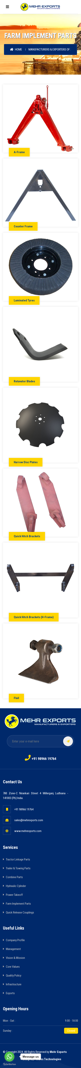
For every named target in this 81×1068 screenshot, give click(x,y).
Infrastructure (13, 984)
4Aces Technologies (48, 1059)
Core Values (13, 966)
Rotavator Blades (24, 381)
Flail (16, 698)
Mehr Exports (58, 1052)
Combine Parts (14, 877)
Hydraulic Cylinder (16, 886)
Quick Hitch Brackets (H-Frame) (34, 617)
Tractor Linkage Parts (18, 859)
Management (13, 949)
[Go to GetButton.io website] (9, 1064)
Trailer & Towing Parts (18, 868)
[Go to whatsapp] (9, 1057)
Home (18, 49)
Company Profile (15, 940)
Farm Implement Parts (18, 903)
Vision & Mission (15, 958)
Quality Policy (13, 975)
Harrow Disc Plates (26, 462)
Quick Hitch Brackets (27, 536)
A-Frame (19, 152)
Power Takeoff (14, 895)
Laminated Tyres (24, 300)
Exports (10, 993)
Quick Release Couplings (20, 912)
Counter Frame (23, 226)
